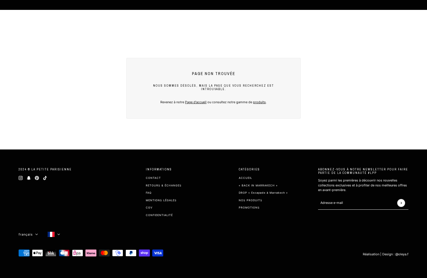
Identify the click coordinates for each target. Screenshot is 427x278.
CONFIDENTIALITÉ (159, 215)
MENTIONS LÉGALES (161, 200)
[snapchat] (28, 178)
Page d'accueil (196, 102)
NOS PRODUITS (250, 200)
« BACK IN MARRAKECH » (258, 185)
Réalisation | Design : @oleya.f (385, 254)
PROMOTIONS (249, 207)
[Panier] (415, 23)
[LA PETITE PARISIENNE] (33, 23)
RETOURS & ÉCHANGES (164, 185)
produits (259, 102)
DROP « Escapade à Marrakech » (263, 192)
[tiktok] (45, 178)
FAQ (149, 192)
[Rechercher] (394, 23)
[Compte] (404, 23)
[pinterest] (37, 178)
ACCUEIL (245, 177)
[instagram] (20, 178)
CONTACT (153, 177)
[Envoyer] (401, 203)
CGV (149, 207)
